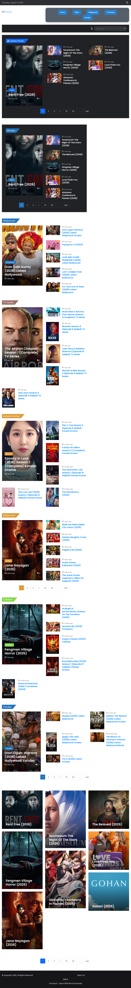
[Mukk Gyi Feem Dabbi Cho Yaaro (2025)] (53, 525)
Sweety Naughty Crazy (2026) (74, 538)
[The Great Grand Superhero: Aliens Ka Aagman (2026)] (53, 575)
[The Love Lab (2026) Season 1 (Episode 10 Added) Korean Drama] (8, 497)
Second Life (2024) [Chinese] (72, 628)
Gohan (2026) (103, 906)
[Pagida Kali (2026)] (53, 550)
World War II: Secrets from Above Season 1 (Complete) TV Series (73, 314)
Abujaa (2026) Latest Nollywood (73, 717)
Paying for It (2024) (72, 244)
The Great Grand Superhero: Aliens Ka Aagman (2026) (73, 578)
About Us (81, 975)
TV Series (110, 12)
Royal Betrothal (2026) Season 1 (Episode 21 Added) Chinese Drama (74, 665)
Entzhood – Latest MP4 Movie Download (65, 983)
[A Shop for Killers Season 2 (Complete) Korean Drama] (52, 452)
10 (66, 111)
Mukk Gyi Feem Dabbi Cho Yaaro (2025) (73, 526)
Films (77, 12)
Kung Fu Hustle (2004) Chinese (74, 640)
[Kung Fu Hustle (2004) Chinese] (52, 644)
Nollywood (93, 12)
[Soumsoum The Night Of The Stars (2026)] (54, 50)
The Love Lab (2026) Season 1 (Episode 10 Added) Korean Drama (30, 495)
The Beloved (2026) (111, 51)
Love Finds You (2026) (112, 66)
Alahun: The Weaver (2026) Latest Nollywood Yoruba (116, 718)
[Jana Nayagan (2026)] (22, 550)
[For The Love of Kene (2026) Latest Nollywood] (53, 287)
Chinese (7, 599)
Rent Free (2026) (19, 824)
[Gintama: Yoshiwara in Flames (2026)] (54, 78)
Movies (11, 130)
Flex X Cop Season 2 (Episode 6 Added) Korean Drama (72, 428)
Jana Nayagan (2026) (18, 943)
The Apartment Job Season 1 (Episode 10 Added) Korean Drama (74, 472)
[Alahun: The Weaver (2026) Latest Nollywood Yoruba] (97, 720)
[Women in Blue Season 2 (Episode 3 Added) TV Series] (52, 375)
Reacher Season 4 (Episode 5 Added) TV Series (73, 329)
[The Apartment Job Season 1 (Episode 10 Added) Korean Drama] (52, 475)
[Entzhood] (7, 11)
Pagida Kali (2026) (72, 549)
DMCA (65, 979)
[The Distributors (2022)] (52, 497)
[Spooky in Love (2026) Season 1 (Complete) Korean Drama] (22, 451)
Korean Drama (11, 416)
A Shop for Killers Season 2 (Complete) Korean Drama (73, 450)
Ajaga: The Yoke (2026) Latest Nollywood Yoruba (71, 739)
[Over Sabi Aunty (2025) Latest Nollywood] (22, 255)
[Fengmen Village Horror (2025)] (54, 65)
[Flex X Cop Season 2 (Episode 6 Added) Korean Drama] (52, 430)
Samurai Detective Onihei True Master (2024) (28, 686)
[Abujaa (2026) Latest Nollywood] (53, 716)
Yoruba (87, 18)
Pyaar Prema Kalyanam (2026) (71, 564)
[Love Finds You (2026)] (96, 65)
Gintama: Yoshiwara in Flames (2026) (71, 80)
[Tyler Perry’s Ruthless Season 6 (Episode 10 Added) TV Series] (53, 353)
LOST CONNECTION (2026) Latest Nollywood (71, 274)
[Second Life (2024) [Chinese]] (53, 626)
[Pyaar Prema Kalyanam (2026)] (53, 563)
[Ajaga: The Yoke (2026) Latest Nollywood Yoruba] (51, 741)
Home (62, 12)
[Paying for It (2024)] (53, 245)
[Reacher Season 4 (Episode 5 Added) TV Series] (52, 331)
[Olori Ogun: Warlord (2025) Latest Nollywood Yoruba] (53, 230)
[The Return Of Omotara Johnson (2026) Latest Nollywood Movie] (97, 737)
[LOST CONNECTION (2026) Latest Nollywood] (53, 272)
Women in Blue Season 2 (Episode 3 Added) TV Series (74, 373)
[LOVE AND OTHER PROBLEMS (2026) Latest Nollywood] (53, 257)
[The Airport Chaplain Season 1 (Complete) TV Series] (22, 337)
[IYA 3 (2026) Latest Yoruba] (53, 758)
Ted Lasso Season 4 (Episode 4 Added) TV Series (29, 395)
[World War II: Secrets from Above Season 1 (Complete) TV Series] (53, 312)
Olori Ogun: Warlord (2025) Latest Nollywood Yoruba (72, 232)
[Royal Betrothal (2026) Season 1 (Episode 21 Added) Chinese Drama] (52, 666)
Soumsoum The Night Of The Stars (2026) (72, 53)
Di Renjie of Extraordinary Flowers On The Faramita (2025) (73, 613)
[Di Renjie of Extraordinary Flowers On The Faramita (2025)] (53, 609)
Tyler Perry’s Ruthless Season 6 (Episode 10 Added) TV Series (73, 351)
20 (73, 111)
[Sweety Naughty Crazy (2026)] (53, 537)
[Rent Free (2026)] (24, 76)
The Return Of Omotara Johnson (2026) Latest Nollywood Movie (115, 741)
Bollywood (9, 515)
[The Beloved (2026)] (96, 50)
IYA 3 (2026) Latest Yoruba (72, 760)
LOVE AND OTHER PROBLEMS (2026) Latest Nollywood (71, 260)
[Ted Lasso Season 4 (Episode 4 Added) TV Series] (8, 398)
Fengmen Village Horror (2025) (72, 66)
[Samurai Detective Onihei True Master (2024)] (8, 688)
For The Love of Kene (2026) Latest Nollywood (73, 289)
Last (87, 111)
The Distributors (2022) (70, 493)
